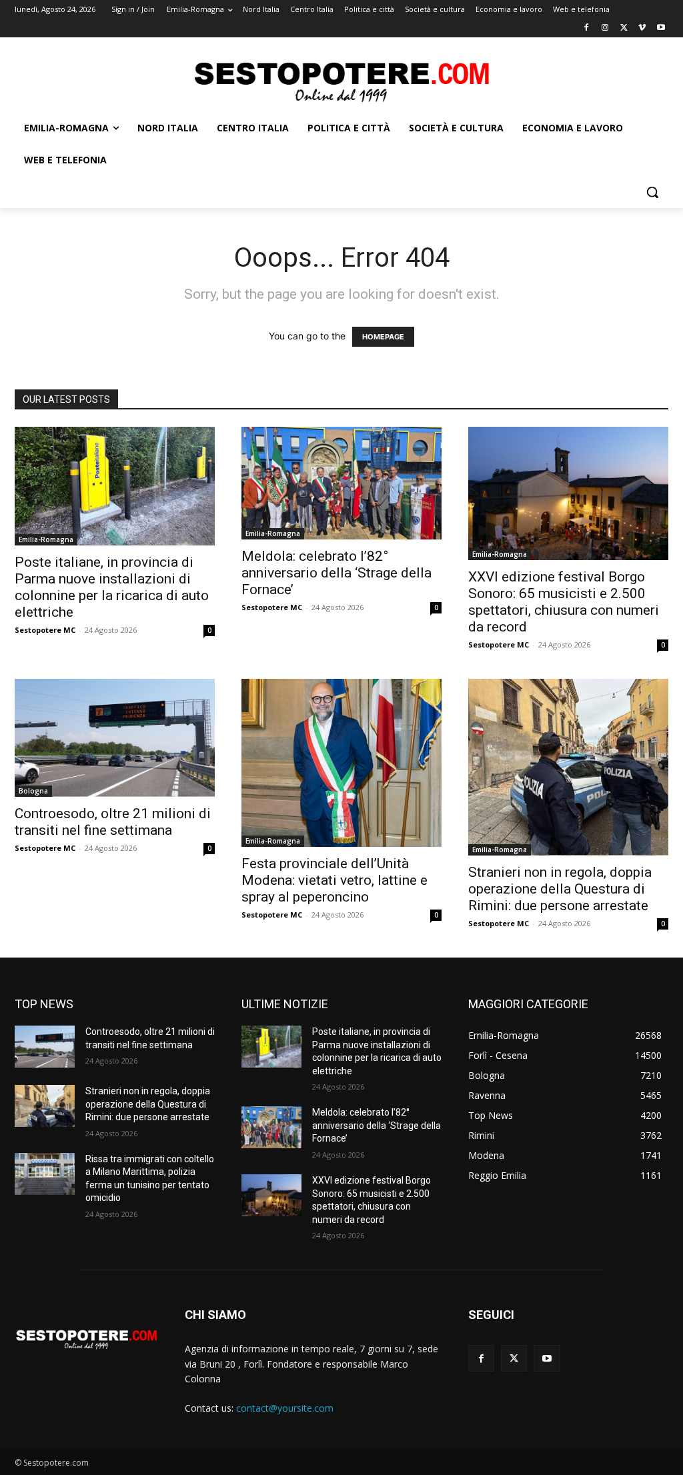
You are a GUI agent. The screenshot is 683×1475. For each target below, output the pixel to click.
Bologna (33, 791)
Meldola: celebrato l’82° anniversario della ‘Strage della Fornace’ (336, 572)
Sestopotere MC (45, 630)
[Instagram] (605, 28)
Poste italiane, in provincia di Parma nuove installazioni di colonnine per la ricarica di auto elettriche (112, 587)
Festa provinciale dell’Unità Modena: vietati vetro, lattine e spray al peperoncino (334, 880)
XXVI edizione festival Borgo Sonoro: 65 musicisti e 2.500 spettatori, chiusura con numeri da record (563, 602)
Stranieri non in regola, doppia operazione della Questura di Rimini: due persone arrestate (560, 889)
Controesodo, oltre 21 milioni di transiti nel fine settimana (113, 822)
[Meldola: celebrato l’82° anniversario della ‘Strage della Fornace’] (341, 483)
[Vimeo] (642, 28)
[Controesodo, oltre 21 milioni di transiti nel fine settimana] (115, 738)
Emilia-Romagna (46, 539)
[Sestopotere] (341, 81)
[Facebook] (586, 28)
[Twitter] (624, 28)
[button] (652, 192)
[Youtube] (660, 28)
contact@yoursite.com (284, 1408)
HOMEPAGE (383, 336)
